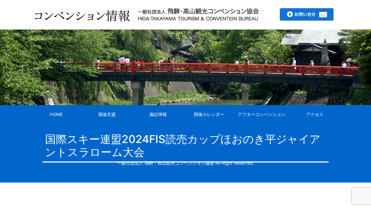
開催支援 (107, 114)
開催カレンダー (209, 114)
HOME (56, 114)
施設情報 (158, 114)
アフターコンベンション (262, 114)
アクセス (314, 114)
